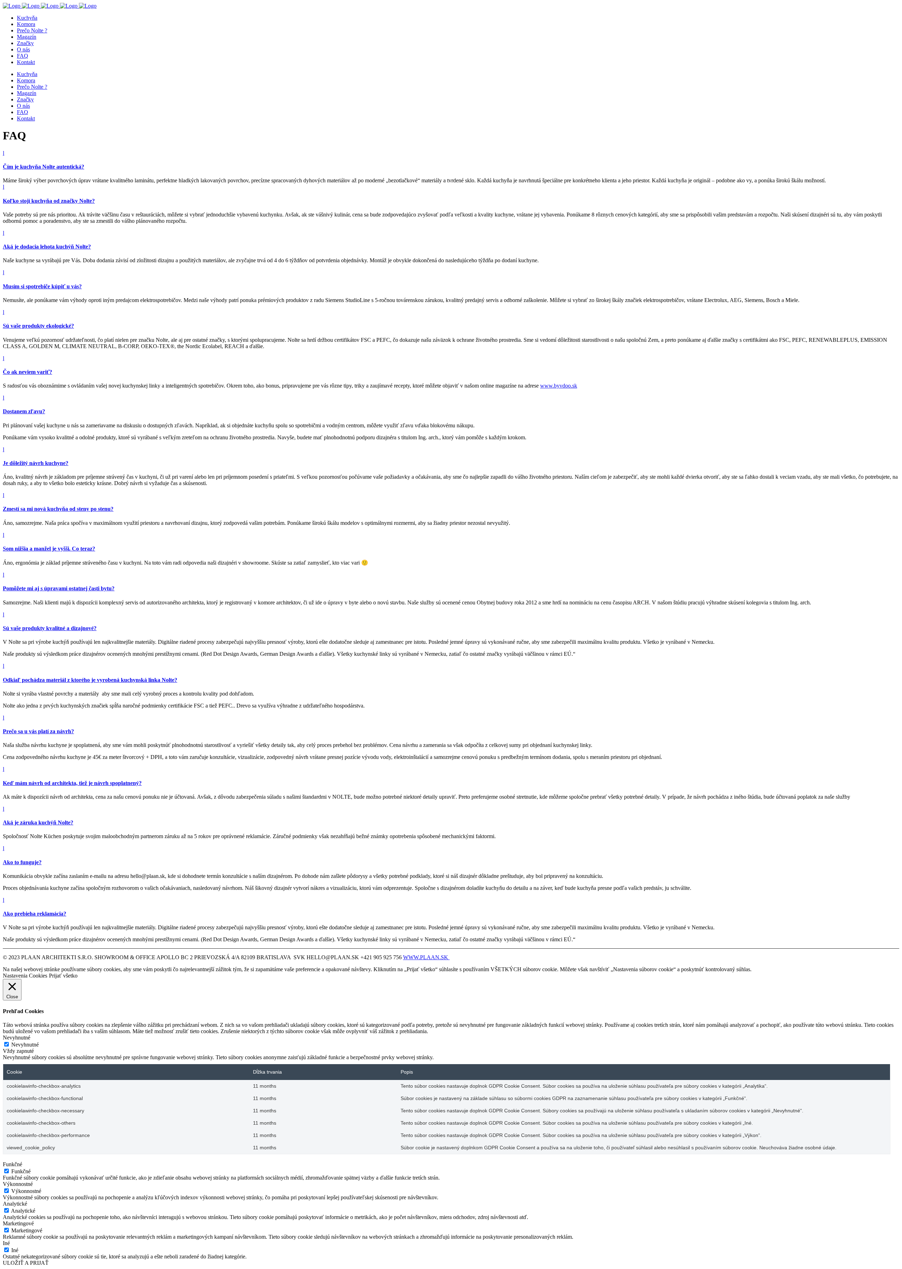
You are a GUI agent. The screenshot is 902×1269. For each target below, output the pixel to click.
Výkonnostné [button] (18, 1184)
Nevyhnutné (25, 1045)
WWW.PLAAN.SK (426, 957)
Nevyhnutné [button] (16, 1038)
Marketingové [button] (18, 1223)
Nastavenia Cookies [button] (25, 976)
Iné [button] (6, 1243)
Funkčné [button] (12, 1164)
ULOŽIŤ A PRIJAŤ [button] (26, 1263)
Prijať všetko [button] (63, 976)
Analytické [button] (15, 1204)
